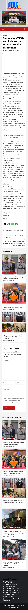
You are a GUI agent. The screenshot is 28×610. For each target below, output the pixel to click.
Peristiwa (17, 527)
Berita (4, 35)
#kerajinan (8, 230)
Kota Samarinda (10, 527)
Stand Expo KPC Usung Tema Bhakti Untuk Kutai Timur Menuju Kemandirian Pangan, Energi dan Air (14, 242)
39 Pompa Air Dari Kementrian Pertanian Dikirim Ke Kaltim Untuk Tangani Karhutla (14, 563)
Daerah (8, 302)
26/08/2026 (6, 280)
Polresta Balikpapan (11, 273)
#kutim (12, 230)
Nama (5, 383)
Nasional (9, 558)
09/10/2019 (8, 50)
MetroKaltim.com (20, 605)
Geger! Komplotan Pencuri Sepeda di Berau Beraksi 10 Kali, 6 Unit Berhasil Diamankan (13, 336)
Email (17, 383)
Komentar (6, 360)
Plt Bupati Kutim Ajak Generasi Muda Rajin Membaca (13, 235)
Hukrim (8, 331)
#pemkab (17, 230)
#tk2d (21, 230)
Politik (13, 302)
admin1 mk (16, 50)
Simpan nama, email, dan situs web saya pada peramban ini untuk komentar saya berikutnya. (13, 401)
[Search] (25, 29)
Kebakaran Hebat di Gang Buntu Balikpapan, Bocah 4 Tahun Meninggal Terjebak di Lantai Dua (13, 533)
